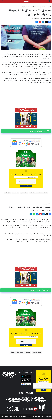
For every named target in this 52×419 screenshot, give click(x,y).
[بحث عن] (2, 1)
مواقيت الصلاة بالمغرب (33, 416)
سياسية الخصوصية (41, 416)
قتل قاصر (7, 193)
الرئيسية (48, 6)
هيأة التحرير (48, 416)
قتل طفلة (15, 193)
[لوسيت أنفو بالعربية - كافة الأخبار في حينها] (26, 1)
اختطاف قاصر (33, 193)
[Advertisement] (26, 94)
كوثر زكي (42, 18)
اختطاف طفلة (42, 193)
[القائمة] (49, 1)
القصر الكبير (23, 193)
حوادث (44, 6)
